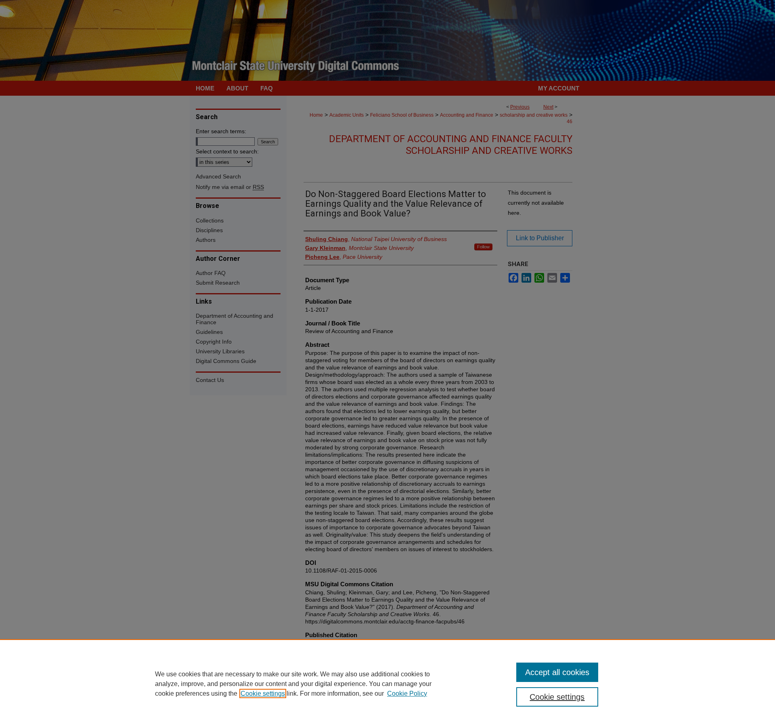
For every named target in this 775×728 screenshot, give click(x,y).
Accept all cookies (557, 672)
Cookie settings (263, 693)
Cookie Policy (407, 693)
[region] (387, 683)
